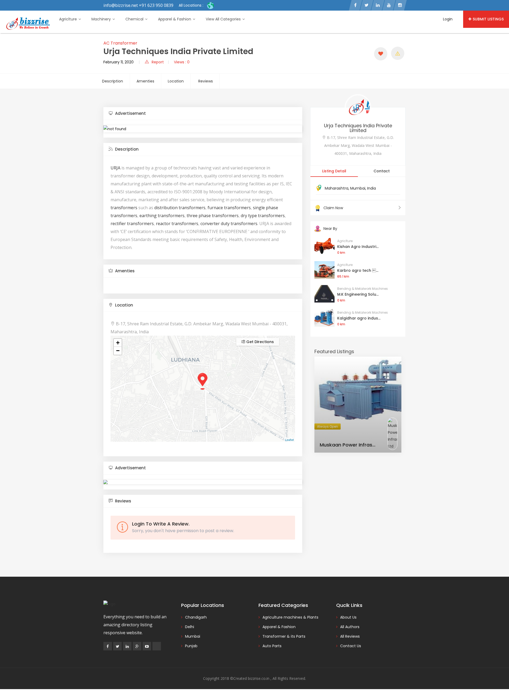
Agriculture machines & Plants (290, 617)
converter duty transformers (228, 223)
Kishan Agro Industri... (358, 246)
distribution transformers (179, 208)
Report (158, 62)
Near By (330, 228)
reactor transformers (177, 223)
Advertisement (130, 113)
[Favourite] (380, 53)
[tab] (202, 113)
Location (176, 81)
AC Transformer (120, 43)
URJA (115, 168)
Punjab (191, 646)
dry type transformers (262, 215)
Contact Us (350, 646)
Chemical (134, 19)
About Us (348, 617)
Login (448, 19)
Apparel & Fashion (175, 19)
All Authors (349, 626)
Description (112, 81)
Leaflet (289, 439)
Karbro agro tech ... (357, 270)
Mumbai (357, 188)
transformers (124, 208)
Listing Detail (334, 171)
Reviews (205, 81)
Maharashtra (336, 188)
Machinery (101, 19)
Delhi (189, 626)
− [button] (118, 350)
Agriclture (68, 19)
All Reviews (350, 636)
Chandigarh (196, 617)
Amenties (145, 81)
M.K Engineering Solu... (358, 294)
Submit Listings (488, 19)
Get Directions (259, 341)
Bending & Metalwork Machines (362, 288)
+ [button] (118, 342)
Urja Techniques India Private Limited (358, 128)
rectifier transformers (132, 223)
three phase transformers (213, 215)
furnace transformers (229, 208)
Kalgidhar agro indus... (358, 318)
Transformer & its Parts (283, 636)
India (371, 188)
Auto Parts (272, 646)
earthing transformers (162, 215)
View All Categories (224, 19)
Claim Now (333, 208)
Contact (382, 171)
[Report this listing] (397, 53)
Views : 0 (182, 62)
